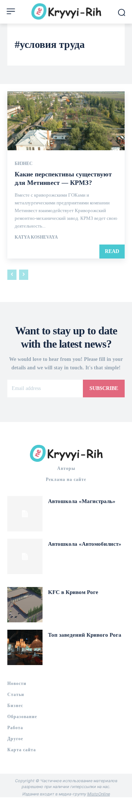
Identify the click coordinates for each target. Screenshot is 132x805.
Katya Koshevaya (36, 237)
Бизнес (24, 163)
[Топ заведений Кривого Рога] (25, 647)
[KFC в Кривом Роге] (25, 604)
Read (112, 251)
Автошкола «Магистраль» (81, 501)
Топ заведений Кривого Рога (84, 635)
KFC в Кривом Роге (73, 592)
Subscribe (103, 388)
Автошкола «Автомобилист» (84, 544)
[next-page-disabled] (23, 275)
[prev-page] (11, 275)
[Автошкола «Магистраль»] (25, 513)
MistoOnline (98, 794)
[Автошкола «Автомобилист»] (25, 556)
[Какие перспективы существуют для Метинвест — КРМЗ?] (66, 120)
